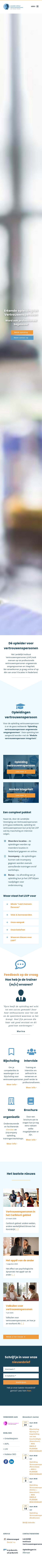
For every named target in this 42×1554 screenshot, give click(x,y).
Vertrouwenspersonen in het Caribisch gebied (20, 1200)
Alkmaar (26, 1539)
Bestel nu (11, 1529)
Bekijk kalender (29, 1509)
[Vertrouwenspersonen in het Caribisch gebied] (21, 1184)
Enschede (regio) (30, 1548)
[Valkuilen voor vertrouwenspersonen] (21, 1279)
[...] (16, 1216)
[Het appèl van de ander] (21, 1233)
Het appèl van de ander (20, 1247)
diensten (10, 1116)
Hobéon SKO (10, 1441)
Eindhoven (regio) (30, 1545)
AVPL (7, 1431)
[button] (21, 906)
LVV (6, 1436)
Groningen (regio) (30, 1551)
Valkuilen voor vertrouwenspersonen (19, 1294)
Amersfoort (28, 1542)
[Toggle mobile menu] (38, 6)
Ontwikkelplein (11, 1425)
